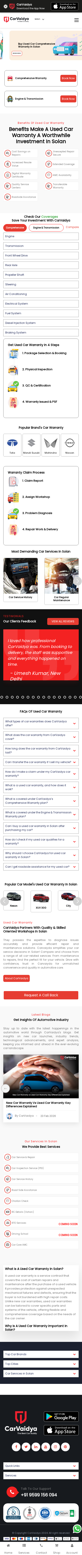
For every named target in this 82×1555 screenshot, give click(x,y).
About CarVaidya (16, 978)
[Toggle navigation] (76, 20)
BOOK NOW (11, 53)
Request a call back (41, 995)
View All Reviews (63, 621)
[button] (41, 236)
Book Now (68, 78)
